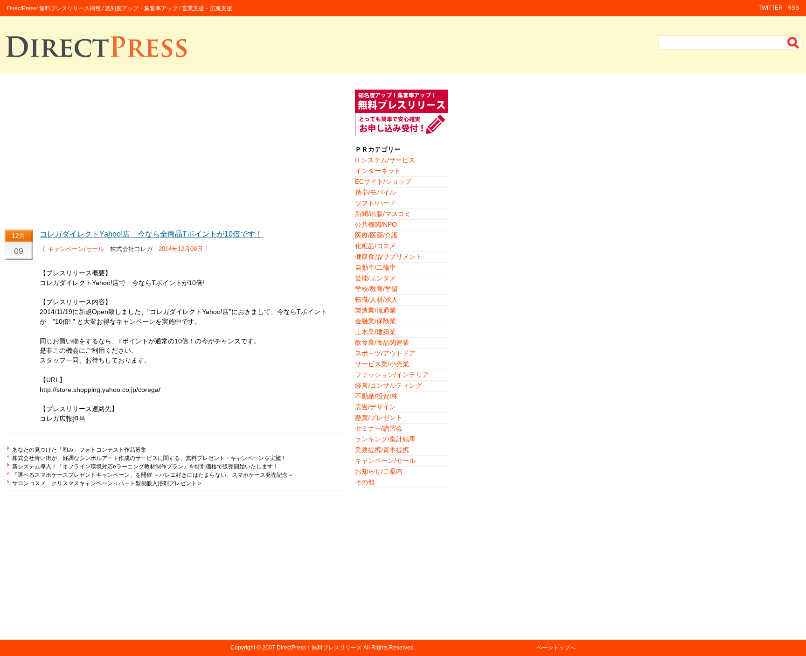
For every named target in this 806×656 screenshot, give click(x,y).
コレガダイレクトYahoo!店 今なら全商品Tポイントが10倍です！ (151, 234)
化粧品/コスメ (375, 246)
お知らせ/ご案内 (379, 471)
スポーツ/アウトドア (385, 353)
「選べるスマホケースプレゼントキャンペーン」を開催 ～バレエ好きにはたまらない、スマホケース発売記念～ (152, 475)
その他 (365, 482)
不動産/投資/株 (376, 396)
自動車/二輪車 (375, 267)
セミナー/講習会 (379, 428)
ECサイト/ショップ (383, 181)
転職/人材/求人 (376, 299)
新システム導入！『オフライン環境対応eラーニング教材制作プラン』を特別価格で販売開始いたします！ (145, 466)
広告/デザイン (375, 407)
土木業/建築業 (375, 331)
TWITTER (770, 8)
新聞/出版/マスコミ (383, 213)
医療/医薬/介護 (376, 235)
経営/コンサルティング (388, 385)
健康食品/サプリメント (388, 256)
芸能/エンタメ (375, 278)
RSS (793, 8)
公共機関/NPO (376, 224)
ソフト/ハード (375, 203)
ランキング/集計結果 (385, 439)
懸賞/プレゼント (379, 417)
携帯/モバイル (375, 192)
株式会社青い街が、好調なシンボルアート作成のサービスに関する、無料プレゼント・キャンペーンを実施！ (149, 458)
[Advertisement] (175, 155)
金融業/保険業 (375, 321)
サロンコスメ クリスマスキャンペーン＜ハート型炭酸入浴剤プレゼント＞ (107, 483)
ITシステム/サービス (385, 160)
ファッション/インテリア (392, 374)
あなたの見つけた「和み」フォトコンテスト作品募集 (79, 450)
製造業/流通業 (375, 310)
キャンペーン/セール (76, 248)
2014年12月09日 (181, 248)
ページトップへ (556, 647)
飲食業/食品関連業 (382, 342)
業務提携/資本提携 (382, 450)
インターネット (378, 170)
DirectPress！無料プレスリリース (319, 647)
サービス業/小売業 (382, 364)
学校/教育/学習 (376, 289)
